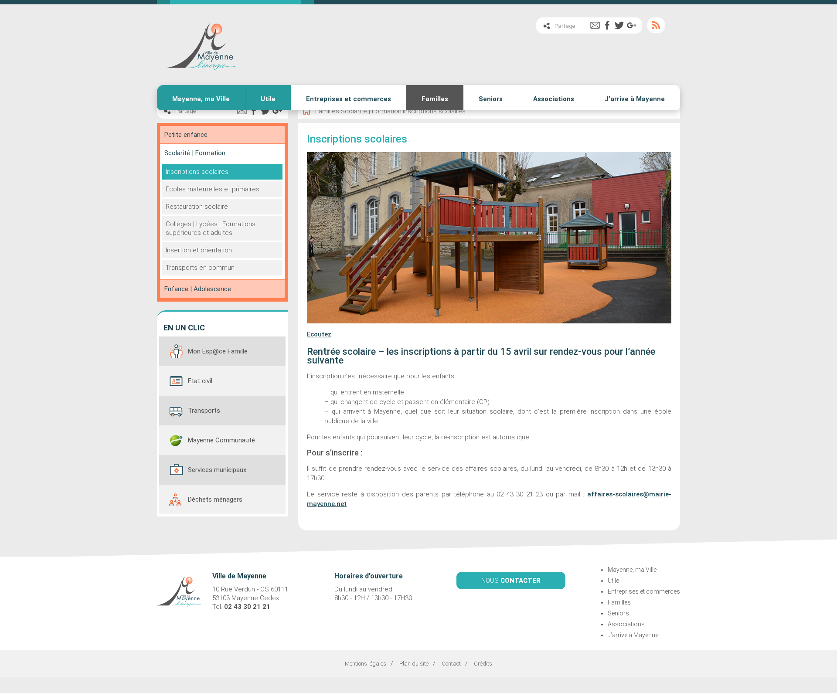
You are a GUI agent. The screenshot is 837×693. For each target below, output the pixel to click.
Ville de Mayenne (200, 44)
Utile (268, 99)
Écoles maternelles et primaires (212, 189)
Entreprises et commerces (348, 99)
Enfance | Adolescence (197, 289)
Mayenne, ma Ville (201, 99)
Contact (451, 663)
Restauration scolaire (197, 207)
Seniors (491, 99)
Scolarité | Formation (194, 153)
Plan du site (414, 663)
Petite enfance (186, 135)
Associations (553, 99)
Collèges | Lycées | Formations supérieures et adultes (210, 228)
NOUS (511, 580)
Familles (435, 99)
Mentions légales (365, 663)
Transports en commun (200, 268)
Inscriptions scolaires (197, 172)
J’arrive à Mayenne (635, 99)
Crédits (483, 663)
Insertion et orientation (199, 250)
